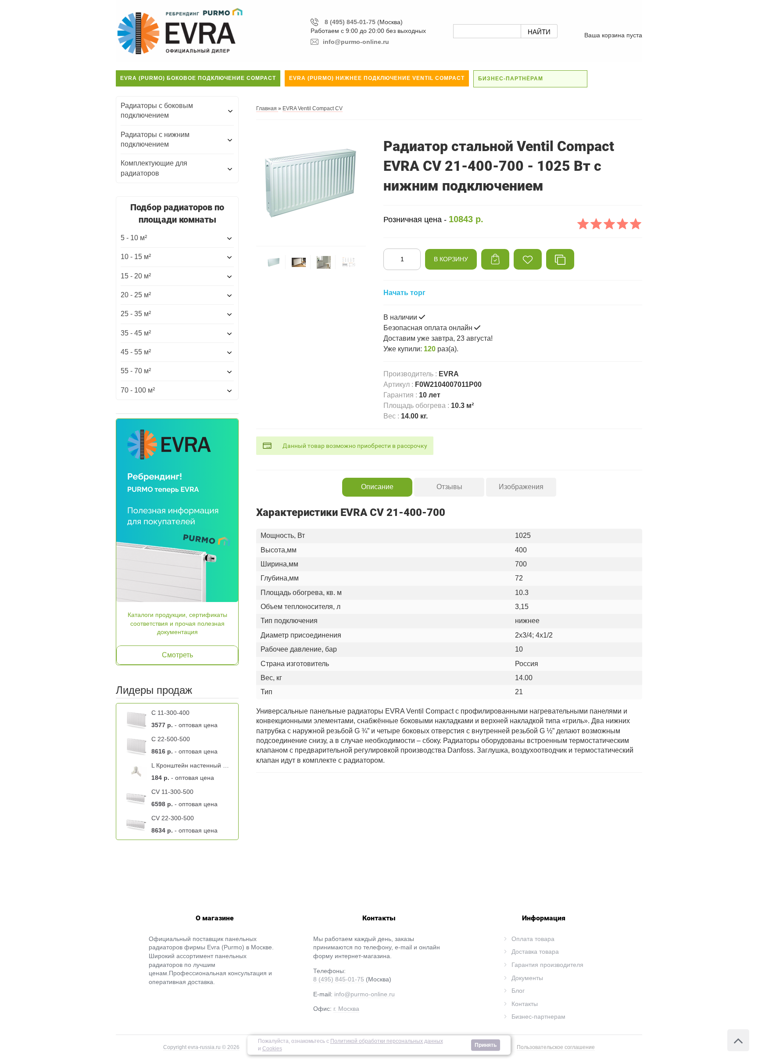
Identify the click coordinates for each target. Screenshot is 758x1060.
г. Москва (346, 1008)
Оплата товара (532, 938)
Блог (518, 990)
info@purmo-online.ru (364, 994)
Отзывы (449, 486)
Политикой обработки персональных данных (386, 1041)
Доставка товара (535, 951)
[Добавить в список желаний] (528, 259)
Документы (527, 977)
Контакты (524, 1003)
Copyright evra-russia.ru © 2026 (201, 1047)
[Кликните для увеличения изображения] (311, 182)
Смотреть (177, 655)
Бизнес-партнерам (538, 1016)
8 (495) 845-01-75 (350, 21)
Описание (377, 486)
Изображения (521, 486)
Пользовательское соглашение (556, 1047)
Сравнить (560, 259)
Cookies (272, 1049)
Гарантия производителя (547, 964)
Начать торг (404, 292)
